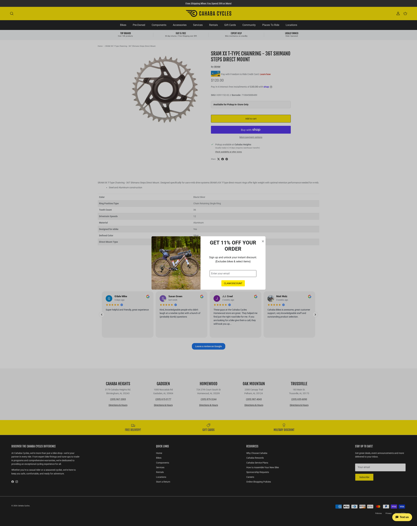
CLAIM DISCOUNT (233, 283)
